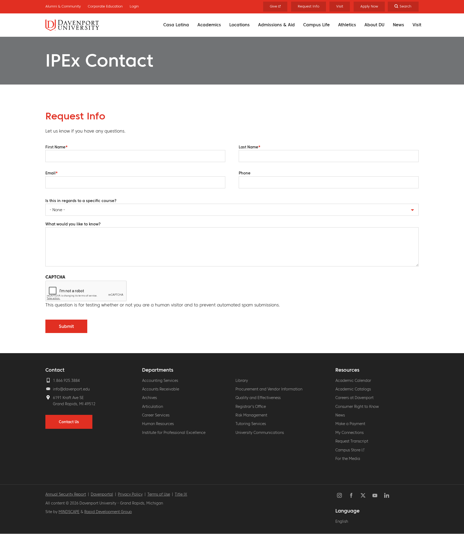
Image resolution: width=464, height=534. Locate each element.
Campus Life (316, 24)
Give (274, 6)
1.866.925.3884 (66, 380)
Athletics (347, 24)
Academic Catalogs (353, 389)
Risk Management (251, 415)
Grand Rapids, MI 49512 (74, 403)
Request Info (308, 6)
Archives (149, 397)
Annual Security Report (65, 494)
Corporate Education (105, 6)
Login (134, 6)
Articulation (152, 406)
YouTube (375, 495)
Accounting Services (160, 380)
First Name (55, 147)
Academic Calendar (353, 380)
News (398, 24)
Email (50, 173)
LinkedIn (387, 495)
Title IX (181, 494)
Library (241, 380)
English (341, 521)
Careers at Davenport (354, 397)
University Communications (259, 432)
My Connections (349, 432)
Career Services (155, 415)
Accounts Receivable (160, 389)
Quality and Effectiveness (258, 397)
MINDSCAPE (69, 511)
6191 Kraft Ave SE (68, 397)
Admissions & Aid (276, 24)
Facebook (351, 495)
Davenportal (102, 494)
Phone (245, 173)
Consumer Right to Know (357, 406)
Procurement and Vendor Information (268, 389)
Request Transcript (351, 441)
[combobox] (232, 210)
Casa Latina (176, 24)
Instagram (339, 495)
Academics (209, 24)
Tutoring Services (250, 423)
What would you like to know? (73, 224)
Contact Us (69, 421)
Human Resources (158, 423)
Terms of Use (158, 494)
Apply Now (369, 6)
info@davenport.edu (71, 389)
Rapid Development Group (108, 511)
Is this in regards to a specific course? (81, 200)
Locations (239, 24)
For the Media (347, 458)
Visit (416, 24)
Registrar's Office (250, 406)
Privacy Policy (130, 494)
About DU (374, 24)
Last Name (248, 147)
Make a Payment (350, 423)
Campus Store (348, 450)
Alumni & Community (63, 6)
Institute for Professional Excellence (173, 432)
